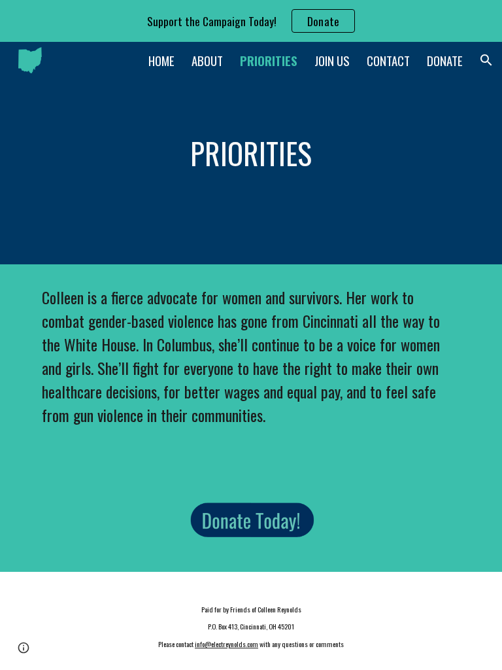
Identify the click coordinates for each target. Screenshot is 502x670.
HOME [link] (161, 60)
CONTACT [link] (388, 60)
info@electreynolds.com (226, 644)
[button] (486, 60)
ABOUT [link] (207, 60)
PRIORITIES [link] (268, 60)
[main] (251, 153)
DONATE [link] (445, 60)
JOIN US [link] (332, 60)
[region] (251, 21)
